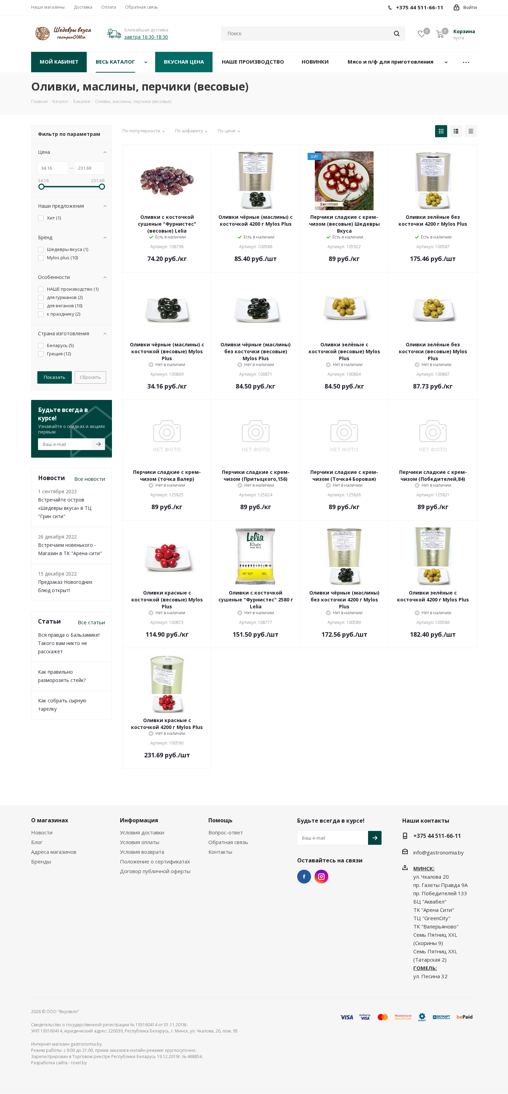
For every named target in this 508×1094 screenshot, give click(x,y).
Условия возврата (142, 851)
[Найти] (396, 33)
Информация (139, 820)
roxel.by (79, 1063)
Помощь (220, 820)
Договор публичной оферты (155, 871)
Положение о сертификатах (155, 861)
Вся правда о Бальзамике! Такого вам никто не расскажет (69, 643)
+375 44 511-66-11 (437, 836)
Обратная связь (228, 842)
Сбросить (90, 377)
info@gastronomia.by (438, 852)
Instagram (321, 876)
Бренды (41, 861)
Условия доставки (142, 832)
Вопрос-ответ (225, 832)
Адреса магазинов (53, 851)
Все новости (89, 478)
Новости (42, 832)
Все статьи (91, 622)
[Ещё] (466, 62)
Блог (37, 842)
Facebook (304, 876)
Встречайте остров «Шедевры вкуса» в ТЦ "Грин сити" (64, 508)
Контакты (220, 851)
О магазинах (49, 820)
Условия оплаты (139, 842)
